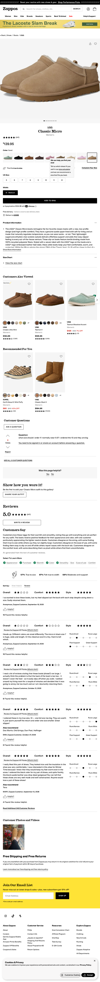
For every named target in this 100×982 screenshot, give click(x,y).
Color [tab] (51, 563)
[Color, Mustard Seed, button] (41, 395)
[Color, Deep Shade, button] (24, 323)
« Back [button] (2, 35)
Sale (70, 16)
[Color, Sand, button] (53, 395)
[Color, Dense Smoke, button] (49, 323)
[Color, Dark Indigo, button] (45, 323)
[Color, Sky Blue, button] (56, 395)
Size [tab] (72, 563)
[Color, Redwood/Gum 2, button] (24, 395)
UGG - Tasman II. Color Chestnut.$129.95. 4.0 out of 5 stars (50, 310)
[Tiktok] (13, 916)
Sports (48, 16)
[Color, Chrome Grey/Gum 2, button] (9, 395)
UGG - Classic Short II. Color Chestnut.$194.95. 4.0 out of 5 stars (50, 382)
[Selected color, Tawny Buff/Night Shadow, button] (5, 395)
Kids (22, 16)
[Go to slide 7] (55, 120)
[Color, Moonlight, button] (17, 323)
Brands (29, 16)
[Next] (97, 300)
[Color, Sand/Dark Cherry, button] (56, 323)
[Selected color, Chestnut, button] (5, 323)
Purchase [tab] (27, 563)
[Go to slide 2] (46, 120)
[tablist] (50, 563)
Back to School (60, 16)
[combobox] (47, 9)
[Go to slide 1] (44, 120)
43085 (16, 215)
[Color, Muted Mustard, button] (20, 323)
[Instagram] (5, 916)
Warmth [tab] (40, 563)
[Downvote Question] (8, 447)
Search (76, 9)
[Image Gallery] (13, 837)
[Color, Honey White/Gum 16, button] (13, 395)
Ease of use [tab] (81, 563)
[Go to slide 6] (53, 120)
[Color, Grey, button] (13, 323)
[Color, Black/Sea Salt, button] (17, 395)
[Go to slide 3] (48, 120)
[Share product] (90, 43)
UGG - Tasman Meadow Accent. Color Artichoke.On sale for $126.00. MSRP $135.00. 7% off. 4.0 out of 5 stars (82, 307)
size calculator (64, 169)
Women (8, 16)
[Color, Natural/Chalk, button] (20, 395)
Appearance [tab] (11, 563)
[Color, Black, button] (9, 323)
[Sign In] (88, 9)
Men (15, 16)
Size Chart (7, 257)
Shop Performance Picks (69, 2)
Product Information (12, 223)
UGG (22, 35)
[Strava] (20, 916)
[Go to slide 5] (51, 120)
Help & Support (89, 16)
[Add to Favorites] (29, 284)
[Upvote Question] (8, 436)
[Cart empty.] (94, 9)
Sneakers (39, 16)
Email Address (11, 896)
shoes (9, 35)
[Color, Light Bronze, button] (53, 323)
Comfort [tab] (92, 563)
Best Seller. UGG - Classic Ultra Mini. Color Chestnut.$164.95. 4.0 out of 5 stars (18, 310)
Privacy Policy (85, 965)
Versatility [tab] (63, 563)
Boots (16, 35)
